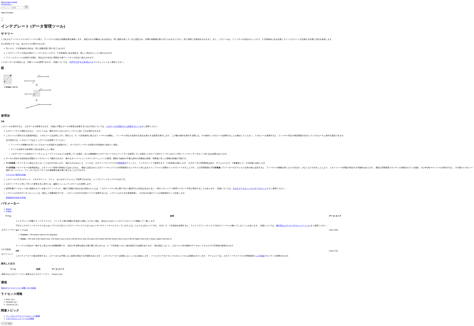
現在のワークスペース (11, 288)
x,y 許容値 (260, 256)
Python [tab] (8, 211)
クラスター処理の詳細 (16, 175)
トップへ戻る (7, 323)
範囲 (24, 288)
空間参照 (121, 163)
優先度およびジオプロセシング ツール (293, 226)
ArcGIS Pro (6, 4)
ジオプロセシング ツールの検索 (20, 319)
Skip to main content (9, 2)
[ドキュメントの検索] (26, 7)
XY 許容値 (31, 288)
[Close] (2, 18)
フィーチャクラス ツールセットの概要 (23, 316)
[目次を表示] (2, 20)
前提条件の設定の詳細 (16, 198)
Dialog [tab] (8, 209)
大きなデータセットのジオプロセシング (250, 188)
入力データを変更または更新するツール (124, 126)
